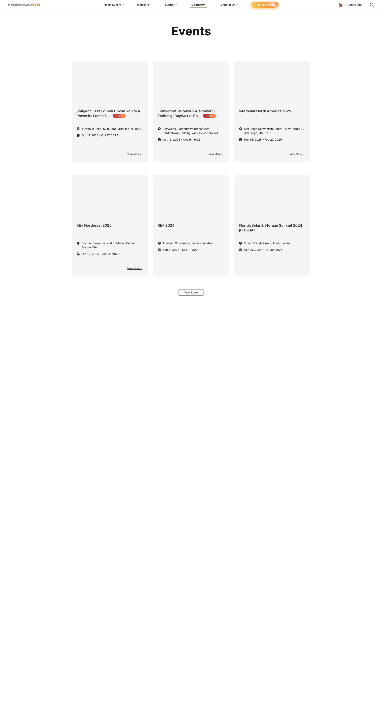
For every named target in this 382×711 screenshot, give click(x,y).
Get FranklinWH (265, 4)
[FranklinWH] (24, 5)
